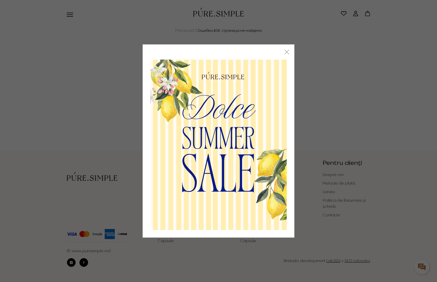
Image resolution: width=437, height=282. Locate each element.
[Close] (287, 52)
